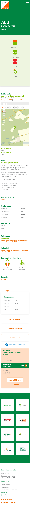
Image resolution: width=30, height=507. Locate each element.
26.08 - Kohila (13, 365)
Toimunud (15, 384)
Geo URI (19, 100)
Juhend (3, 279)
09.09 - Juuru (6, 370)
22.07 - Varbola (7, 359)
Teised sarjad (15, 319)
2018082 (3, 200)
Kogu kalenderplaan (15, 379)
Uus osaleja (15, 338)
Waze (14, 100)
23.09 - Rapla (6, 373)
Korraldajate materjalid (8, 502)
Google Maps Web (6, 100)
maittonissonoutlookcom (9, 489)
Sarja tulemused (15, 328)
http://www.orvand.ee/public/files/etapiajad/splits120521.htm (14, 251)
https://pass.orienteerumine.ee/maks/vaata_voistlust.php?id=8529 (14, 241)
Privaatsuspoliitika (7, 499)
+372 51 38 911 (5, 487)
